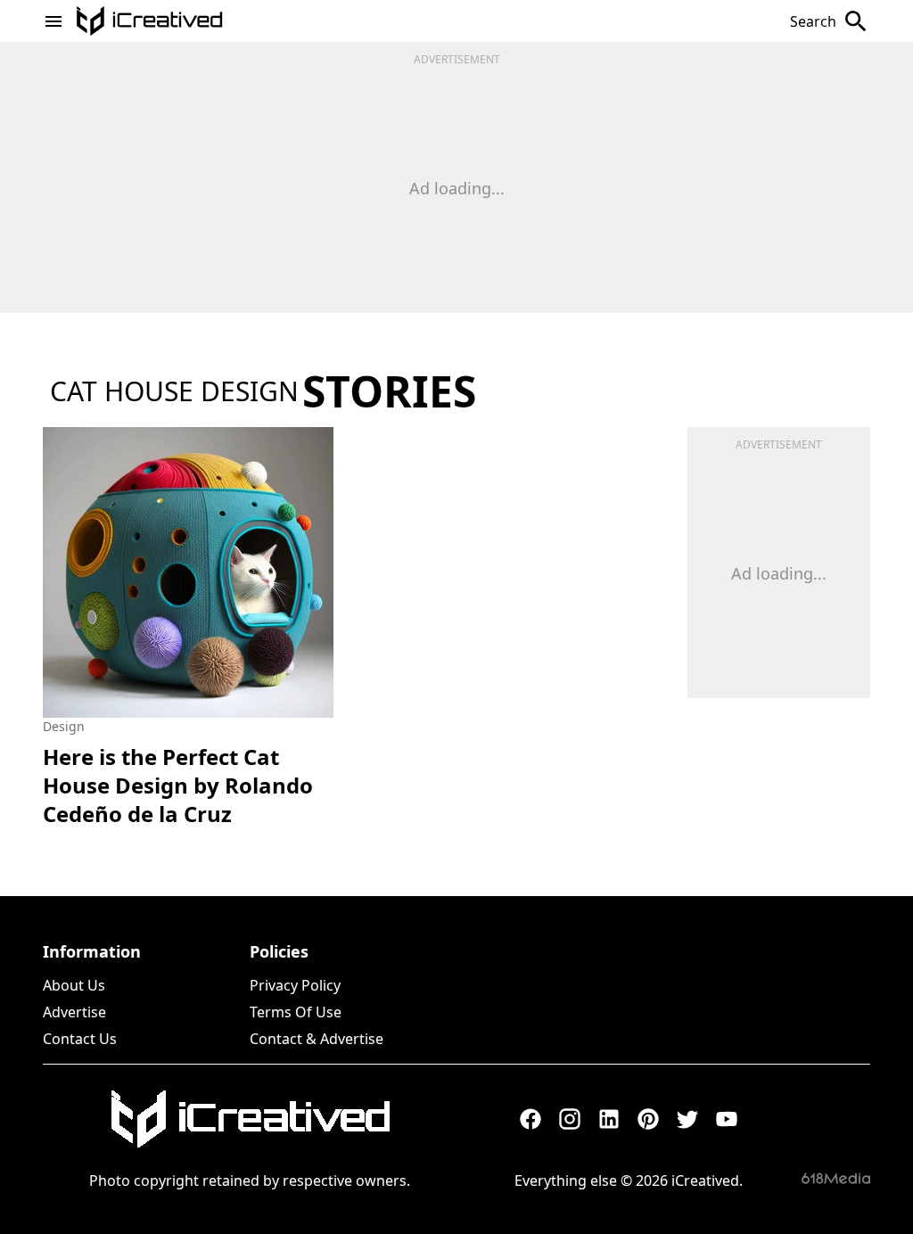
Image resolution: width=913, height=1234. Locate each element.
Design (64, 726)
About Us (74, 985)
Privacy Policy (295, 985)
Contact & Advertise (316, 1039)
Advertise (74, 1012)
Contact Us (80, 1039)
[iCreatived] (250, 1119)
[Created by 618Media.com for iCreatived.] (836, 1178)
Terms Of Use (295, 1012)
